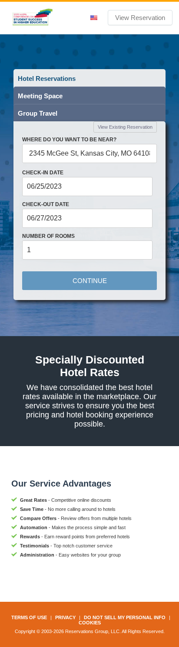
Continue (90, 280)
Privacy (65, 617)
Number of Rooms (48, 236)
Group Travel (37, 113)
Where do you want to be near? (69, 140)
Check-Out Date (45, 204)
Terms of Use (29, 617)
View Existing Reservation (125, 127)
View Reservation (140, 17)
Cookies (90, 622)
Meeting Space (40, 96)
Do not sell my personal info (125, 617)
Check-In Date (42, 173)
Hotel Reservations (47, 78)
